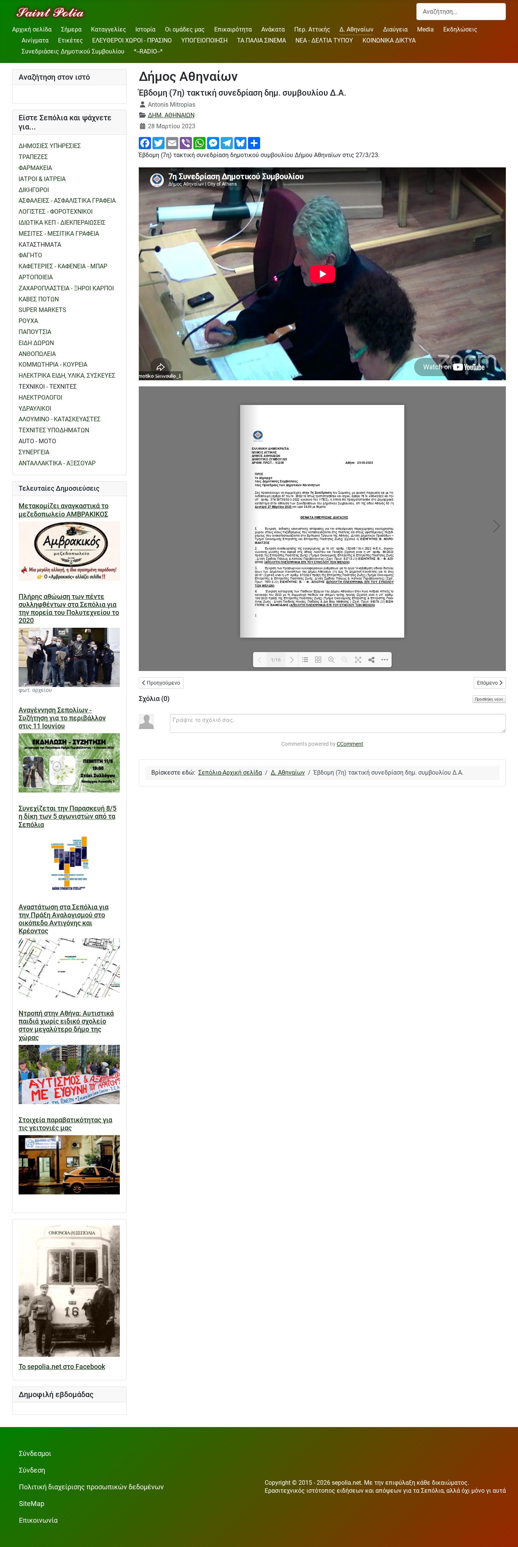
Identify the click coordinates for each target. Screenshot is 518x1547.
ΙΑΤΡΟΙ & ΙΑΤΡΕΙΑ (42, 179)
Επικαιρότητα (233, 29)
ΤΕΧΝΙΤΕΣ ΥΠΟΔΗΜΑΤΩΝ (54, 430)
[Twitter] (158, 142)
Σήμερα (71, 29)
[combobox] (461, 11)
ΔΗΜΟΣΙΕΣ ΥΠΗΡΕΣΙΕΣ (50, 146)
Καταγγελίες (108, 29)
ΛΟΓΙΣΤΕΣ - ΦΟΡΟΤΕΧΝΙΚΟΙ (56, 211)
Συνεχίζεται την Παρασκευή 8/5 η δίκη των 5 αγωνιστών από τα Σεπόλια (67, 816)
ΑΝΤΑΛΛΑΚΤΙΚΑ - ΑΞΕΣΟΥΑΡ (57, 463)
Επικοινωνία (38, 1520)
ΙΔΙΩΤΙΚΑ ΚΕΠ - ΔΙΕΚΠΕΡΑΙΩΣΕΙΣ (62, 222)
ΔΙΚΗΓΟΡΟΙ (34, 190)
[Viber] (186, 142)
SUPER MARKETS (42, 309)
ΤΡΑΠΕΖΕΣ (33, 157)
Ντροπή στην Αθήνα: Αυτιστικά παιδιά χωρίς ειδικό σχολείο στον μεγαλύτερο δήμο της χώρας (66, 1025)
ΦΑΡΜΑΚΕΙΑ (35, 168)
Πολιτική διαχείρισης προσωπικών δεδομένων (91, 1487)
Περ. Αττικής (312, 29)
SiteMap (31, 1504)
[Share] (254, 142)
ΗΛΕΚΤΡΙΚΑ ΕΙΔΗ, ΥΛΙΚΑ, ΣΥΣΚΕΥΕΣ (67, 375)
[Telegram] (227, 142)
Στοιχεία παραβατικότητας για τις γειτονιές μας (65, 1124)
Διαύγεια (395, 29)
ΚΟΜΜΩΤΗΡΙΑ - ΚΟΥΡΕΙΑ (53, 364)
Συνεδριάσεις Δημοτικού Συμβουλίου (73, 51)
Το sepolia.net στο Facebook (62, 1367)
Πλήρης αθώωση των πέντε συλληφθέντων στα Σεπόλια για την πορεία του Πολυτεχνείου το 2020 (69, 608)
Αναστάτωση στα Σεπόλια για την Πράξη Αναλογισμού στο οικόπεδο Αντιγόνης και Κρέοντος (63, 919)
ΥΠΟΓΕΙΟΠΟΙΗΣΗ (204, 40)
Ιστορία (145, 29)
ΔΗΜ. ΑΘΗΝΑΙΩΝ (171, 115)
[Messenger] (213, 142)
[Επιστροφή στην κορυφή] (505, 1533)
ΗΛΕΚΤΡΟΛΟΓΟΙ (40, 397)
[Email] (172, 142)
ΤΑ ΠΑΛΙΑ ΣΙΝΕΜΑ (261, 40)
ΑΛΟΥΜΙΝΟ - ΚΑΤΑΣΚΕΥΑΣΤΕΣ (59, 419)
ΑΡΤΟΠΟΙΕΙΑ (36, 277)
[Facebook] (145, 142)
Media (425, 29)
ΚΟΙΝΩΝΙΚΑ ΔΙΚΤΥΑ (389, 40)
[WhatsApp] (199, 142)
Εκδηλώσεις (460, 29)
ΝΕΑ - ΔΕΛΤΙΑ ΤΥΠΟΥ (324, 40)
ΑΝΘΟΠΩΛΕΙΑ (37, 354)
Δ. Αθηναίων (356, 29)
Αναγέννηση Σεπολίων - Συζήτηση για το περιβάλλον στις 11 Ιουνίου (62, 718)
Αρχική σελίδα (32, 29)
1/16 (276, 660)
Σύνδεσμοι (35, 1453)
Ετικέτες (70, 40)
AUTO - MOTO (37, 441)
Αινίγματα (35, 40)
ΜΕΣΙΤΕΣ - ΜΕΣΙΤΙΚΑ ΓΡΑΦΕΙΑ (59, 233)
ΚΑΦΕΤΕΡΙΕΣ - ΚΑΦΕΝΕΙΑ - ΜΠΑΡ (63, 266)
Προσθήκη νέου (489, 699)
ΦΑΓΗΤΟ (30, 255)
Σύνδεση (32, 1470)
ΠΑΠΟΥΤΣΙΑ (35, 332)
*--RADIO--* (148, 51)
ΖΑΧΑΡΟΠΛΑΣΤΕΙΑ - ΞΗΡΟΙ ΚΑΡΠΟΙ (66, 288)
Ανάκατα (273, 29)
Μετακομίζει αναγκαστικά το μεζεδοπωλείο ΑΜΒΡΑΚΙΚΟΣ (63, 510)
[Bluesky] (240, 142)
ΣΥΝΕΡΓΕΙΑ (34, 452)
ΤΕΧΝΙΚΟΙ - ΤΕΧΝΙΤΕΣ (48, 386)
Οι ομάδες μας (185, 29)
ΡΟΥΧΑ (28, 321)
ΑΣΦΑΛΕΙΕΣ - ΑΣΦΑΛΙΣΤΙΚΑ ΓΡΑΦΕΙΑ (67, 200)
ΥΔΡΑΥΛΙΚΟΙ (35, 408)
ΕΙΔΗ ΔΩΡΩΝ (36, 343)
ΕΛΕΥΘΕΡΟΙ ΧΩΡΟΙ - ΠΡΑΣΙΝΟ (132, 40)
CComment (350, 744)
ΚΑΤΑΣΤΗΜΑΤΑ (40, 244)
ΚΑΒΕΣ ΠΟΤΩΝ (39, 299)
